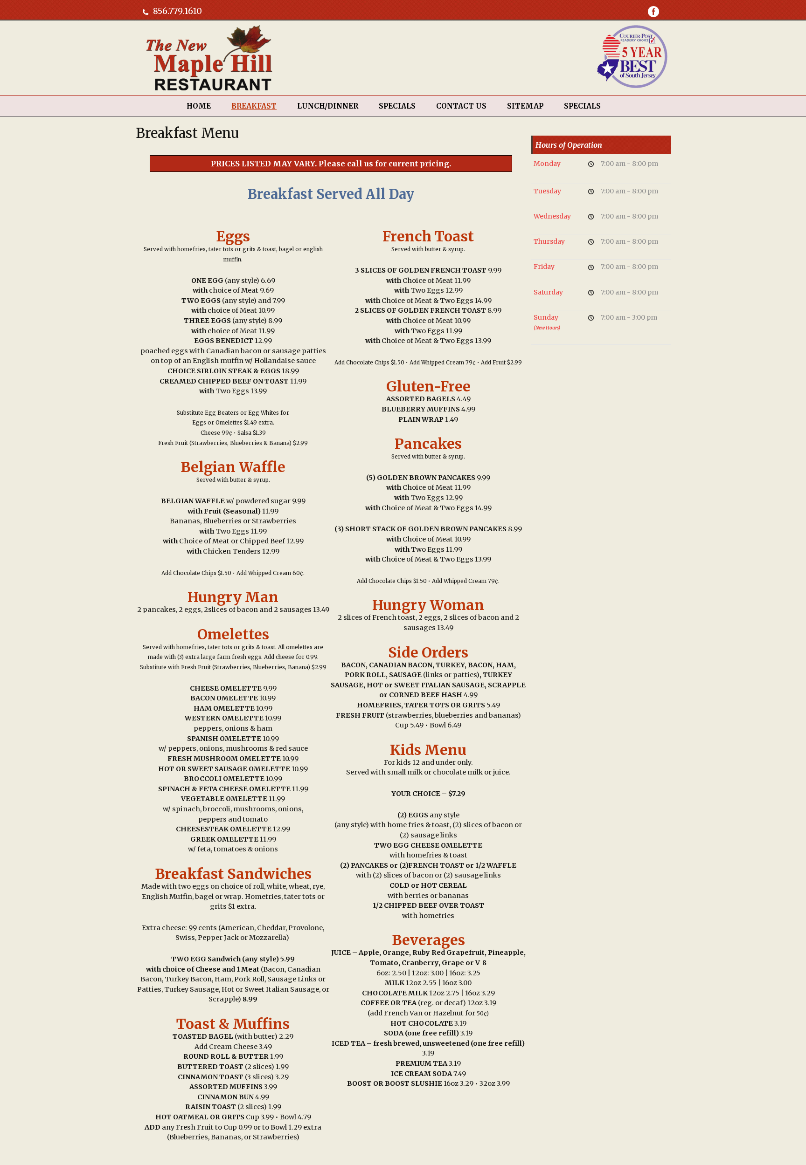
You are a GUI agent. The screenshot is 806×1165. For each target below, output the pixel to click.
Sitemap (525, 106)
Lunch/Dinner (327, 106)
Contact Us (461, 106)
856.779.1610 (177, 11)
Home (199, 106)
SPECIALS (397, 106)
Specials (582, 106)
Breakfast (254, 106)
